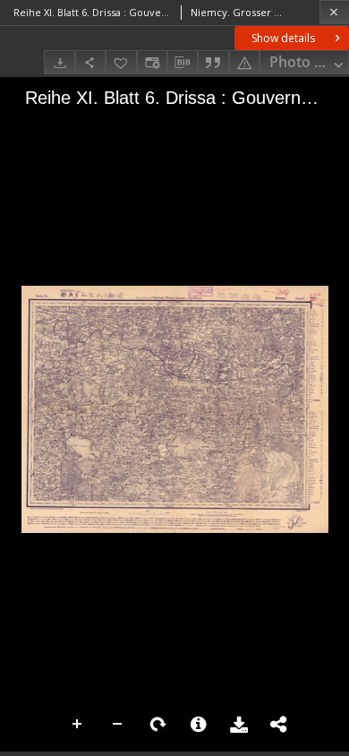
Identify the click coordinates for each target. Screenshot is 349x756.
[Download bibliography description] (182, 62)
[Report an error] (244, 62)
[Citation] (213, 62)
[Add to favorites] (121, 62)
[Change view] (152, 62)
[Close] (334, 12)
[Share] (90, 62)
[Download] (59, 62)
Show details (283, 38)
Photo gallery (309, 62)
